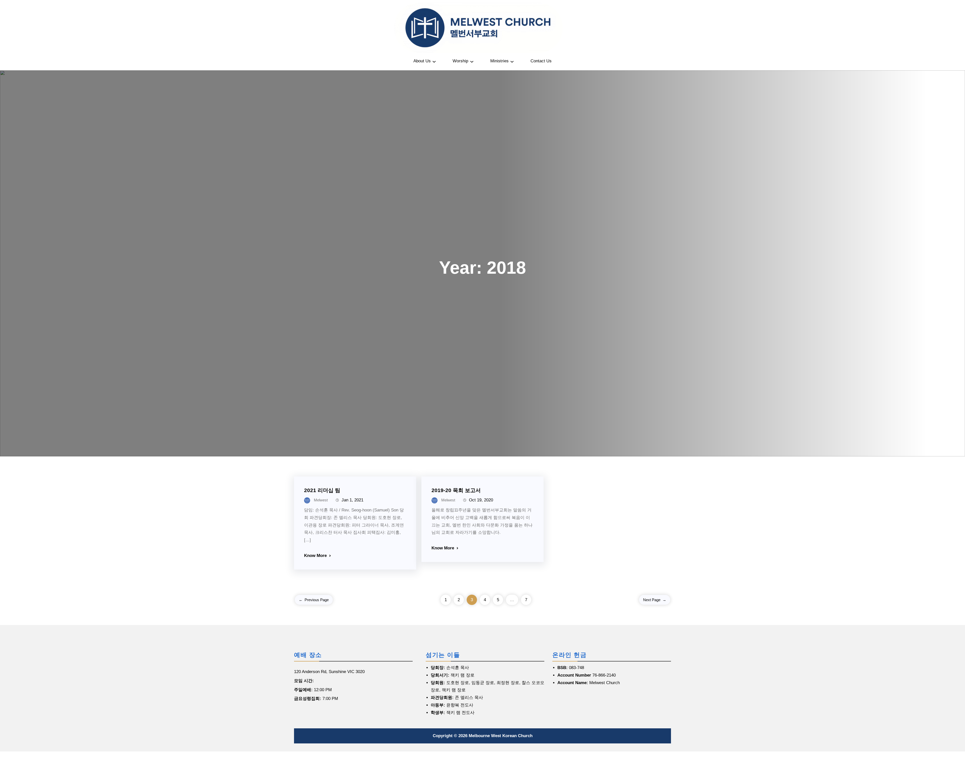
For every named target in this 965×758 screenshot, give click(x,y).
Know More (315, 555)
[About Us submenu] (434, 61)
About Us (422, 61)
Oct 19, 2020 (481, 500)
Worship (460, 61)
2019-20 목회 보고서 (456, 490)
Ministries (499, 61)
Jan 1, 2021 (352, 500)
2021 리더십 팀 (322, 490)
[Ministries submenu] (512, 61)
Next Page (654, 600)
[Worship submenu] (472, 61)
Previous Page (314, 600)
